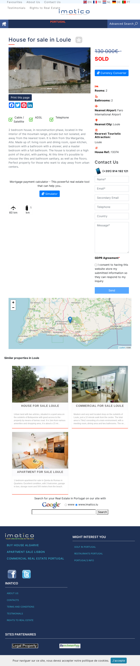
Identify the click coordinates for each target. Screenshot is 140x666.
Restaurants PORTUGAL (88, 553)
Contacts (13, 600)
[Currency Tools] (69, 645)
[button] (15, 70)
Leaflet (122, 347)
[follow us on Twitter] (26, 574)
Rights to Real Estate (45, 8)
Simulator (51, 193)
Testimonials (16, 8)
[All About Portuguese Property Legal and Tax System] (25, 645)
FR (99, 2)
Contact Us (52, 2)
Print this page (20, 97)
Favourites (14, 2)
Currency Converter (113, 73)
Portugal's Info (84, 560)
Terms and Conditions (20, 606)
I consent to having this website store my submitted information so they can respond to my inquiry (111, 273)
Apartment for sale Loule (40, 472)
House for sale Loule (40, 405)
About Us (33, 2)
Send (112, 290)
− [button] (13, 307)
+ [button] (13, 302)
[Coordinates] (70, 319)
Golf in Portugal (85, 547)
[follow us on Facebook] (12, 574)
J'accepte (118, 660)
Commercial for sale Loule (100, 405)
